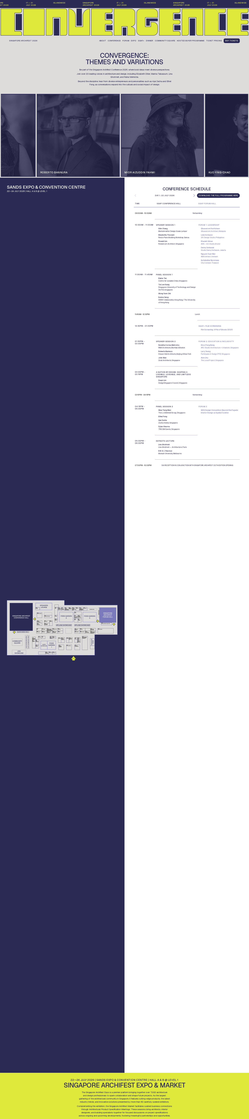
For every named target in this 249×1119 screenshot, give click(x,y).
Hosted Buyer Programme (190, 41)
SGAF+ (141, 41)
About (102, 41)
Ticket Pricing (214, 41)
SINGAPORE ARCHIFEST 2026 (23, 41)
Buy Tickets (231, 41)
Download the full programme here (218, 195)
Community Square (165, 41)
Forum (125, 41)
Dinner (149, 41)
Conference (114, 41)
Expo (133, 41)
